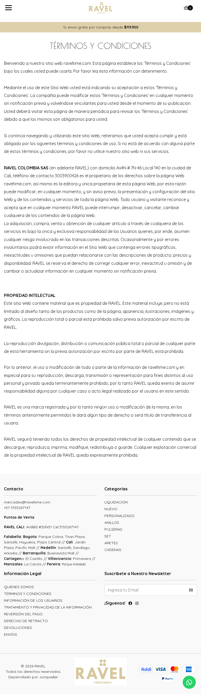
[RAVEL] (100, 8)
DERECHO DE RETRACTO (26, 620)
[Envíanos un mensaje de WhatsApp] (189, 682)
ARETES (111, 543)
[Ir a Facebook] (130, 603)
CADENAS (112, 549)
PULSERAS (113, 529)
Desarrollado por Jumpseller (33, 677)
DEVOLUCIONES (18, 627)
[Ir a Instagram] (136, 603)
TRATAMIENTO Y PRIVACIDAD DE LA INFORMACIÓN (48, 607)
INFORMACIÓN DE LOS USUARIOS (33, 600)
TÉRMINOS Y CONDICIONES (27, 593)
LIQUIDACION (116, 502)
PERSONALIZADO (119, 515)
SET (107, 536)
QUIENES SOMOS (19, 586)
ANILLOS (111, 522)
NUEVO (110, 509)
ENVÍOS (10, 634)
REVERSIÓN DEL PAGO (23, 614)
